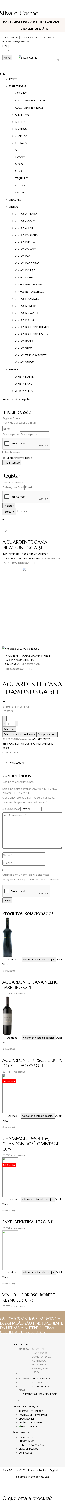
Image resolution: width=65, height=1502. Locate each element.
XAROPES (20, 192)
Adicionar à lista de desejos (19, 734)
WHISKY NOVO (23, 383)
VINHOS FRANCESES (27, 298)
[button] (60, 61)
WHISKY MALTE (24, 376)
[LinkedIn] (7, 758)
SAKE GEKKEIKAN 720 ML (28, 1222)
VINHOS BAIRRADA (26, 235)
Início (6, 554)
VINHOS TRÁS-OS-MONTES (31, 355)
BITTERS (20, 121)
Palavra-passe (10, 434)
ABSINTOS (21, 93)
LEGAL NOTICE (26, 1418)
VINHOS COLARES (25, 249)
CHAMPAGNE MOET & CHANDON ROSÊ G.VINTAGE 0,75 (30, 1144)
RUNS (18, 171)
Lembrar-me (12, 452)
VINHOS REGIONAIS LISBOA (31, 334)
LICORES (20, 157)
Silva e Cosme (19, 13)
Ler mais (12, 1116)
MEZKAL (20, 164)
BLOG (5, 46)
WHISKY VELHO (24, 390)
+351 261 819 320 (29, 37)
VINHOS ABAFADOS (26, 213)
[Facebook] (3, 758)
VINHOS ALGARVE (25, 221)
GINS (18, 150)
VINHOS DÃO (23, 256)
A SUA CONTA (26, 1437)
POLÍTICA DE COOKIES (30, 1422)
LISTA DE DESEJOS (28, 1448)
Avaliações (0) (17, 762)
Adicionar (9, 729)
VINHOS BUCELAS (25, 242)
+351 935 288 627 (10, 37)
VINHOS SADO (23, 348)
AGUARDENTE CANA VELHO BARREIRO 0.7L (30, 984)
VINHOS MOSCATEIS (27, 313)
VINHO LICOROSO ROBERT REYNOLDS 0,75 (28, 1297)
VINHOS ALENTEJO (26, 228)
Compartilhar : (10, 752)
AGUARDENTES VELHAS (29, 107)
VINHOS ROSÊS (24, 341)
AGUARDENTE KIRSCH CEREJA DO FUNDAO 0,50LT (32, 1062)
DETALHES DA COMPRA (31, 1444)
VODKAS (20, 185)
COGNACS (21, 143)
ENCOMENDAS (26, 1441)
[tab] (36, 762)
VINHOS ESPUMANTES (28, 284)
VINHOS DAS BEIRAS (27, 263)
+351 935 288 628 (47, 37)
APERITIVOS (22, 114)
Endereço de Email (13, 487)
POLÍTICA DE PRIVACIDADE (33, 1414)
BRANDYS (21, 129)
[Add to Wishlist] (4, 718)
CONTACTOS (25, 1452)
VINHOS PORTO (24, 320)
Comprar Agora (47, 734)
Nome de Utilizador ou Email (19, 422)
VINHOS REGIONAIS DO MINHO (34, 327)
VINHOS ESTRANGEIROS (29, 291)
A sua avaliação (11, 809)
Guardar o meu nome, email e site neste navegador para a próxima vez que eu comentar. (30, 877)
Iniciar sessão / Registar (16, 399)
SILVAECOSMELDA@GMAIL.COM (16, 41)
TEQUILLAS (22, 178)
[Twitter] (5, 758)
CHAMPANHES (23, 136)
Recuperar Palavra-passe (17, 457)
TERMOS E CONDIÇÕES (31, 1411)
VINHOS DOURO (24, 277)
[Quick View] (5, 959)
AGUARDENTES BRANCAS (30, 100)
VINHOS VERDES (25, 362)
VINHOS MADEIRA (25, 306)
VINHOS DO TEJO (25, 270)
